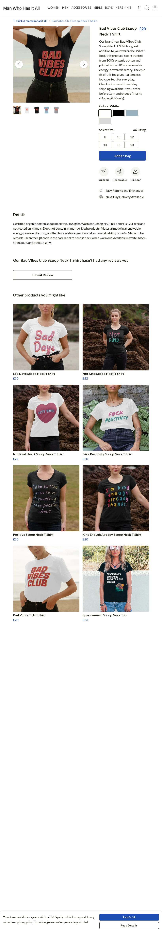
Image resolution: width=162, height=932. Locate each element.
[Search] (147, 8)
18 (132, 145)
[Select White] (105, 113)
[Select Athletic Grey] (105, 121)
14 (105, 145)
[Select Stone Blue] (132, 113)
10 (118, 137)
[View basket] (155, 8)
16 (118, 145)
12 (132, 137)
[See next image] (84, 64)
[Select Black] (118, 113)
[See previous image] (19, 64)
